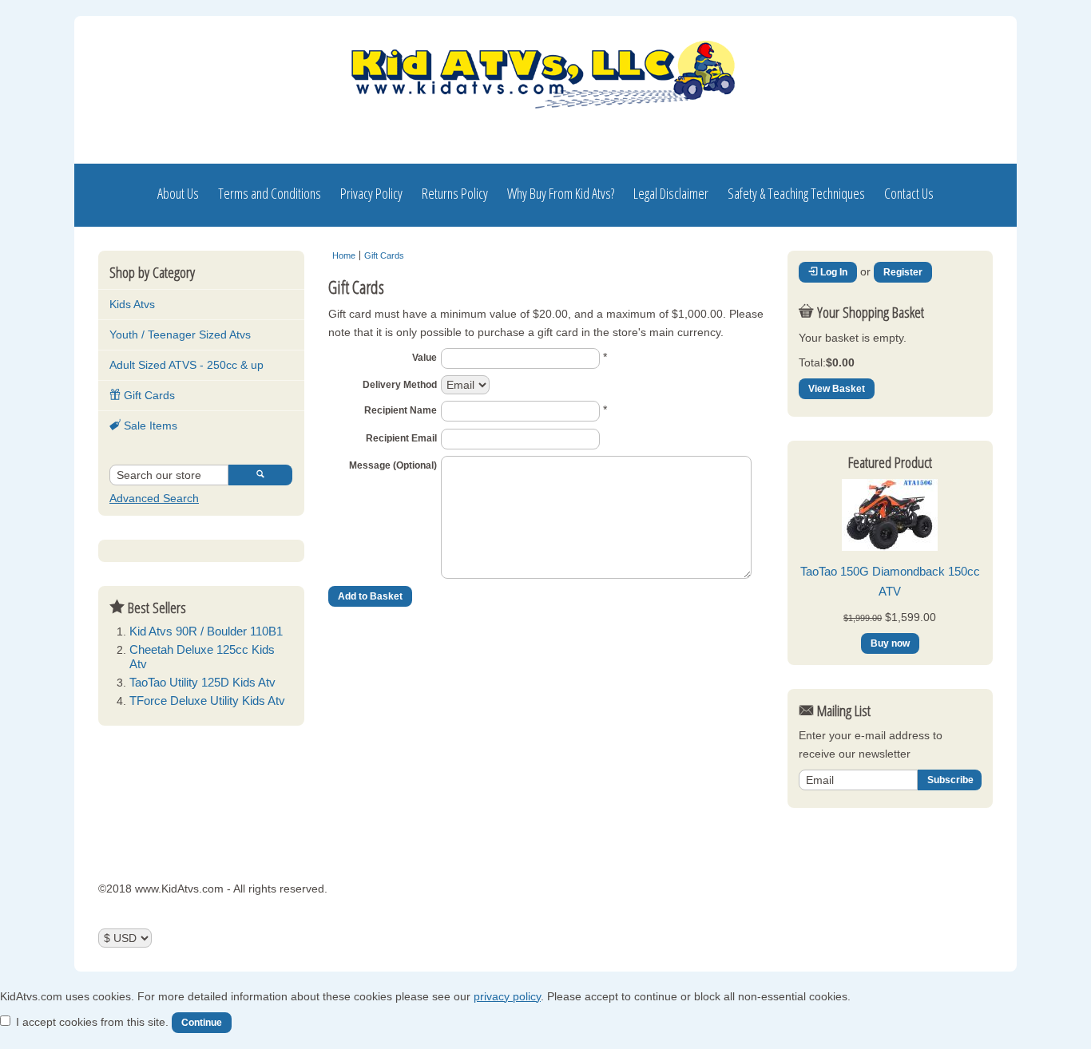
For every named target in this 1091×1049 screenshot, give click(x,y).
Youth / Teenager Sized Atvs (180, 334)
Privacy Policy (371, 193)
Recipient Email (401, 438)
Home (343, 255)
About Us (178, 193)
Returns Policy (455, 193)
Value (424, 357)
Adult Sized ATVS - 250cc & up (186, 364)
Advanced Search (154, 498)
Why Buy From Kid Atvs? (560, 193)
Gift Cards (148, 395)
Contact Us (909, 193)
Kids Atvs (132, 304)
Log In (832, 272)
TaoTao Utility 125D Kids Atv (202, 682)
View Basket (836, 388)
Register (902, 272)
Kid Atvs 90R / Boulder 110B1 (206, 631)
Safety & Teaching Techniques (796, 193)
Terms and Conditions (269, 193)
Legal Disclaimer (670, 193)
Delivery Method (400, 384)
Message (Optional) (393, 465)
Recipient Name (400, 410)
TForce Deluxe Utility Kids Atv (207, 700)
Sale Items (149, 425)
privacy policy (507, 996)
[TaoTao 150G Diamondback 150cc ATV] (890, 546)
